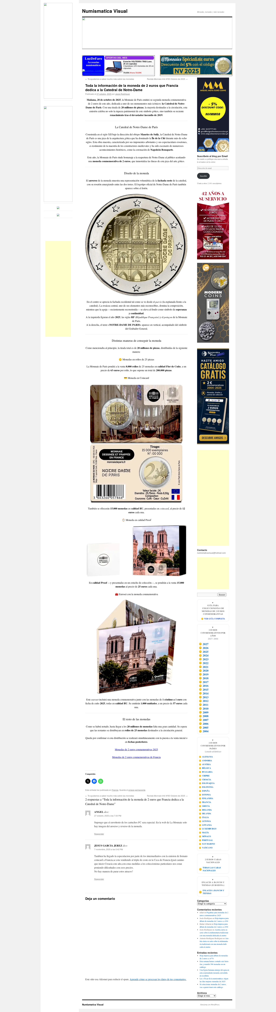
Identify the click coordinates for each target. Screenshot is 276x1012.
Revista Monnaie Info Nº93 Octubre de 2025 (167, 79)
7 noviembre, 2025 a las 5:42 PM (108, 849)
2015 (204, 689)
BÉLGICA (205, 768)
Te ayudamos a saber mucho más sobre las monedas (109, 79)
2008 (204, 716)
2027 (204, 644)
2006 (204, 724)
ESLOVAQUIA (207, 783)
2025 (204, 652)
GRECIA (204, 806)
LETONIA (205, 821)
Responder (99, 833)
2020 (204, 670)
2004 (204, 731)
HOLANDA (205, 810)
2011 (204, 705)
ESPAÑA (204, 791)
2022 (204, 663)
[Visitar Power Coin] (213, 303)
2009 (204, 712)
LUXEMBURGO (207, 828)
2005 (204, 727)
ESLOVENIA (206, 787)
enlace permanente (136, 790)
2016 (204, 686)
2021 (204, 667)
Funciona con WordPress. (210, 1004)
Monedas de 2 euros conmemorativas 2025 (136, 749)
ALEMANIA (206, 756)
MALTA (204, 832)
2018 (204, 678)
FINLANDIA (206, 798)
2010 (204, 708)
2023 (204, 659)
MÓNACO (205, 836)
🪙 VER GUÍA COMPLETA (213, 618)
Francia (115, 790)
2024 (204, 655)
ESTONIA (205, 794)
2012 (204, 701)
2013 (204, 697)
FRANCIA (205, 802)
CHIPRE (204, 775)
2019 (204, 674)
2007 (204, 720)
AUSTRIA (205, 764)
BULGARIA (206, 772)
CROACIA (205, 779)
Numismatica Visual (104, 10)
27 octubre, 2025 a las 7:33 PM (107, 815)
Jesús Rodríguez (122, 94)
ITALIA (204, 817)
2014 (204, 693)
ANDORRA (205, 760)
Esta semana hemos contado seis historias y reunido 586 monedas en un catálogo (214, 964)
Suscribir (203, 176)
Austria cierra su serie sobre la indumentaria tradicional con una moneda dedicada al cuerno (214, 932)
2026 (204, 648)
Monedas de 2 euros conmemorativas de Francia (136, 757)
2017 (204, 682)
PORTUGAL (206, 840)
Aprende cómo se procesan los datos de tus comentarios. (158, 979)
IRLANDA (205, 813)
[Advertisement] (58, 289)
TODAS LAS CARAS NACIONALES (210, 869)
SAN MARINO (207, 844)
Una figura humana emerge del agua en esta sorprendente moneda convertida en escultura (214, 973)
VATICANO (206, 847)
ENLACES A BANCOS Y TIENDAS (211, 892)
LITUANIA (205, 825)
